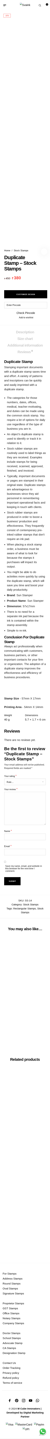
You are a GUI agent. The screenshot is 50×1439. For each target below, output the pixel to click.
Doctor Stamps (11, 1333)
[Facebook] (9, 1400)
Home (7, 250)
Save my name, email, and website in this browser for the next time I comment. (23, 868)
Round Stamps (12, 1283)
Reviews (25, 351)
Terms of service (12, 1382)
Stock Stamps (21, 250)
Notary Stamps (11, 1318)
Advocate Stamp (12, 1343)
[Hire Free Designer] (42, 1431)
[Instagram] (23, 1400)
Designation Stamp (14, 1353)
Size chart (25, 339)
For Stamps (10, 1273)
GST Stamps (10, 1308)
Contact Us (9, 1363)
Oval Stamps (10, 1288)
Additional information (25, 345)
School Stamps (12, 1338)
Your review (11, 789)
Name (8, 831)
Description (25, 332)
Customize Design (25, 294)
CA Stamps (9, 1348)
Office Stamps (11, 1313)
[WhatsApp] (37, 1400)
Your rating (10, 776)
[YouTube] (30, 1400)
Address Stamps (12, 1278)
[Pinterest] (16, 1400)
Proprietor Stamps (13, 1303)
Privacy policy (11, 1372)
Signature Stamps (13, 1293)
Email (8, 846)
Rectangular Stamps (24, 908)
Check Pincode (26, 313)
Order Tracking (11, 1367)
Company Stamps (13, 1323)
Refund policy (11, 1377)
